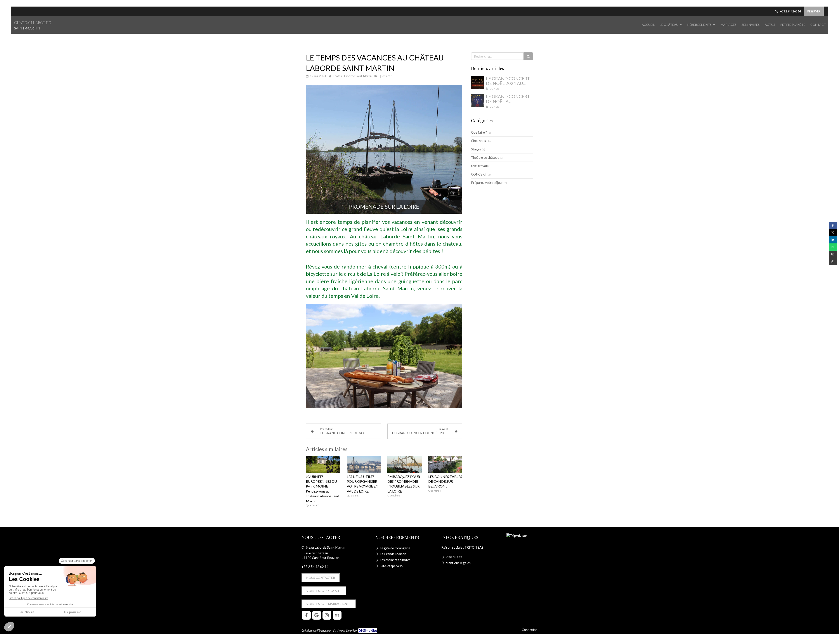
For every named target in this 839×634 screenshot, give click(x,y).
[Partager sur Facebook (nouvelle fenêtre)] (833, 225)
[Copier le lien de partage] (833, 261)
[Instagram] (326, 615)
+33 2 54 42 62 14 (315, 567)
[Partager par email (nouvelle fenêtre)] (833, 254)
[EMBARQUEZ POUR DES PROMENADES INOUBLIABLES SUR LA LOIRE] (404, 464)
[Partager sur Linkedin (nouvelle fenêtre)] (833, 239)
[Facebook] (306, 615)
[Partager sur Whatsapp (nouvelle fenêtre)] (833, 247)
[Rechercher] (528, 56)
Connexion (529, 630)
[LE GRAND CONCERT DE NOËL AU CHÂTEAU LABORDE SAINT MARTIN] (477, 100)
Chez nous (478, 141)
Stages (476, 149)
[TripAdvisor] (337, 615)
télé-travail (479, 166)
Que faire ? (479, 132)
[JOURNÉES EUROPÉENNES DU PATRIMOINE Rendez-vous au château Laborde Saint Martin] (323, 464)
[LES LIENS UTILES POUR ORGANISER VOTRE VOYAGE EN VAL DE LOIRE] (364, 464)
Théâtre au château (485, 157)
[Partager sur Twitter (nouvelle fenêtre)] (833, 232)
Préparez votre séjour (487, 182)
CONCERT (479, 174)
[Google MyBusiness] (316, 615)
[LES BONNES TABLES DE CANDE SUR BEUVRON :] (445, 464)
